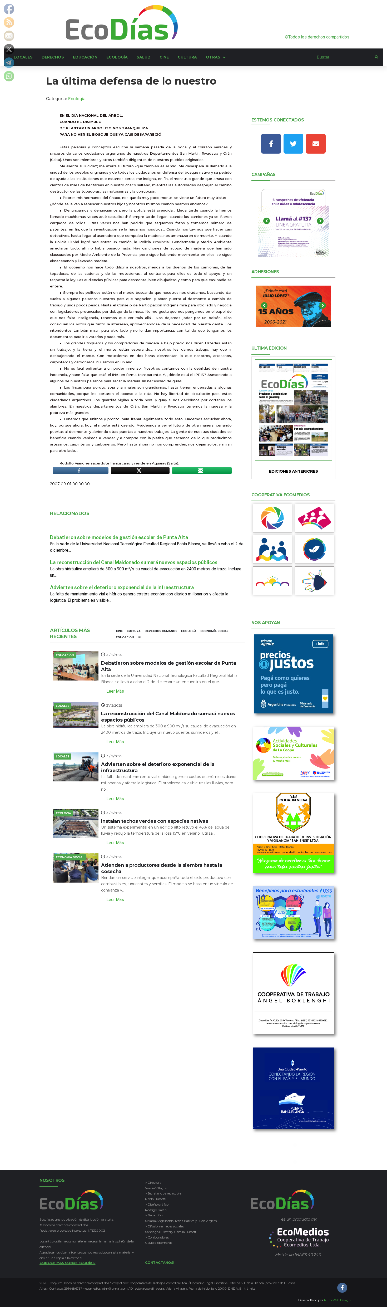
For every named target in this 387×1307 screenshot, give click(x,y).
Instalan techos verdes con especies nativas (154, 821)
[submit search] (376, 57)
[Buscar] (342, 57)
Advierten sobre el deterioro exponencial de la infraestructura (122, 587)
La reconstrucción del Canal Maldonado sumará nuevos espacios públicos (133, 562)
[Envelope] (316, 144)
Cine (119, 631)
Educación (125, 637)
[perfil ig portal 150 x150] (272, 518)
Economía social (214, 631)
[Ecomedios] (299, 1238)
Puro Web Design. (337, 1300)
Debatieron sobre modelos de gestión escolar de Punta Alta (119, 537)
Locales (62, 706)
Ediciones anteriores (293, 471)
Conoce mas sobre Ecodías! (67, 1263)
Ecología (77, 98)
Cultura (134, 631)
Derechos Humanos (161, 631)
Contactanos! (159, 1262)
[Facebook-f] (271, 144)
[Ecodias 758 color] (293, 410)
